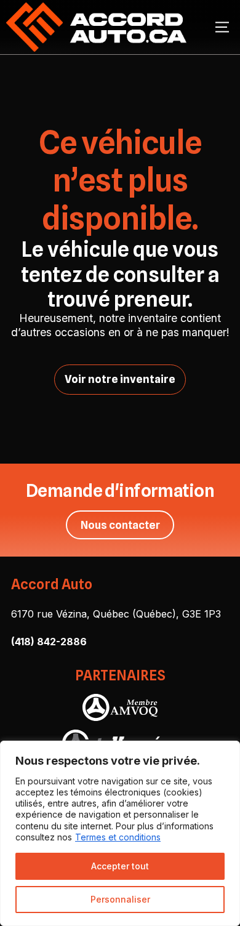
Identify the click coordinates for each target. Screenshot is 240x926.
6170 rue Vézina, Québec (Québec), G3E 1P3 (116, 614)
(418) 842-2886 (49, 641)
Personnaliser (120, 899)
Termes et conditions (118, 837)
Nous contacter (120, 524)
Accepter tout (120, 866)
